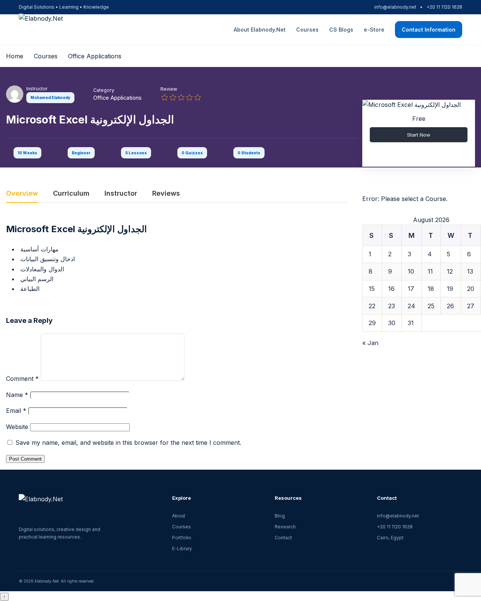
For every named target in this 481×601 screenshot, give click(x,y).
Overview (22, 193)
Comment (22, 378)
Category (103, 90)
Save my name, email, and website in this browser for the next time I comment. (128, 442)
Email (16, 410)
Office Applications (117, 97)
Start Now (418, 135)
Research (285, 526)
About (178, 516)
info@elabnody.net (395, 7)
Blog (280, 516)
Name (17, 395)
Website (17, 427)
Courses (307, 29)
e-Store (374, 29)
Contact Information (428, 29)
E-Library (182, 548)
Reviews (166, 193)
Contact (283, 537)
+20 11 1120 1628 (444, 7)
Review (168, 89)
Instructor (37, 88)
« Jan (370, 343)
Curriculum (71, 193)
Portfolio (181, 537)
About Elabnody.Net (260, 29)
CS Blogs (341, 29)
